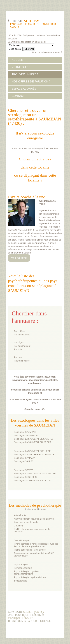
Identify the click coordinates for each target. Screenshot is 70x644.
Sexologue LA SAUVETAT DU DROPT (32, 442)
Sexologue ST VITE (23, 470)
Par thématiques (22, 334)
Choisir (23, 20)
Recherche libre (22, 361)
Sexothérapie (20, 581)
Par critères (19, 331)
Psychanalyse (21, 564)
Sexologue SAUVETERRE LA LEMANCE (34, 454)
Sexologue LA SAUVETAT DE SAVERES (33, 439)
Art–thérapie (20, 515)
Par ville (18, 349)
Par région (19, 342)
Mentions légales (20, 618)
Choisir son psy (33, 612)
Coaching (19, 525)
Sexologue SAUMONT (25, 432)
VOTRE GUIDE (21, 67)
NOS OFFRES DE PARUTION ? (31, 81)
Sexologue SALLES (23, 461)
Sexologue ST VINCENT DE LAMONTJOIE (35, 473)
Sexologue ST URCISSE (26, 477)
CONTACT (18, 95)
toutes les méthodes (35, 509)
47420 (35, 152)
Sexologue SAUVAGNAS (26, 435)
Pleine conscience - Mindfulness (30, 550)
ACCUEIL (17, 59)
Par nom (18, 357)
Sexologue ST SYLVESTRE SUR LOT (32, 480)
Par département (22, 346)
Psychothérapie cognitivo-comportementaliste (26, 572)
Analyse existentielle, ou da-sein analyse (34, 519)
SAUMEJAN (52, 148)
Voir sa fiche (19, 257)
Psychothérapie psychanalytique (30, 577)
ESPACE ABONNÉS (24, 88)
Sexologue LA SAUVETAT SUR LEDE (32, 451)
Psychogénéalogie (23, 568)
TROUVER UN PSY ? (25, 74)
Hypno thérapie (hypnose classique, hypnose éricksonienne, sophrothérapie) (36, 545)
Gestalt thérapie (21, 540)
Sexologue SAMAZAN (25, 458)
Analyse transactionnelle (26, 522)
